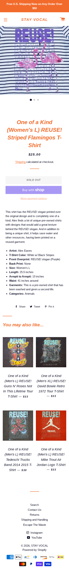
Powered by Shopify (34, 549)
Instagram (36, 532)
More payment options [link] (34, 198)
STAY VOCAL (34, 20)
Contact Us (34, 509)
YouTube (36, 537)
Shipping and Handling (34, 519)
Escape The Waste (34, 524)
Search (34, 504)
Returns (34, 514)
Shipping (20, 161)
